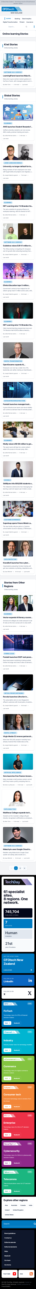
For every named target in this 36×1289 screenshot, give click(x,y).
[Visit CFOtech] (14, 1004)
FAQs (6, 1251)
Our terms (7, 1265)
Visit (6, 1023)
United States (9, 1215)
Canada (23, 1205)
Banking (17, 18)
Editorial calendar (10, 1242)
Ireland (7, 1210)
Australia (14, 1205)
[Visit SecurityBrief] (14, 1144)
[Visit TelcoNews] (14, 1172)
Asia (6, 1205)
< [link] (11, 868)
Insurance (29, 22)
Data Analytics (26, 18)
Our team (7, 1260)
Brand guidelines (9, 1233)
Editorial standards (10, 1247)
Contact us (8, 1238)
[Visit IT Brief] (14, 1115)
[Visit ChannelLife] (14, 1032)
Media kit (17, 1023)
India (30, 1205)
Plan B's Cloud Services (9, 1284)
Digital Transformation (10, 22)
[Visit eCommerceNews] (14, 1059)
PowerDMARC (6, 1286)
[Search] (26, 26)
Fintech (22, 22)
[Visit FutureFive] (14, 1087)
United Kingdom (18, 1210)
